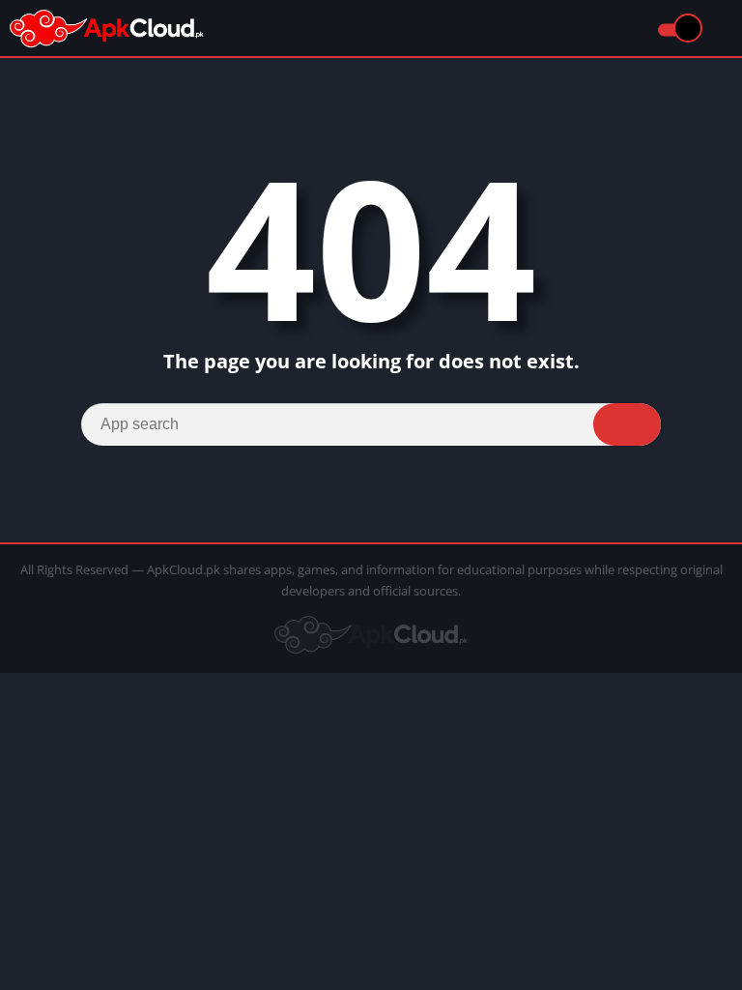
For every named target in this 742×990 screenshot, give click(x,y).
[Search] (627, 424)
